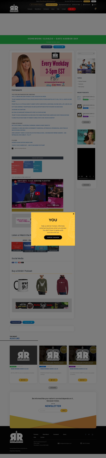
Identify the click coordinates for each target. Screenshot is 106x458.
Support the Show (53, 237)
